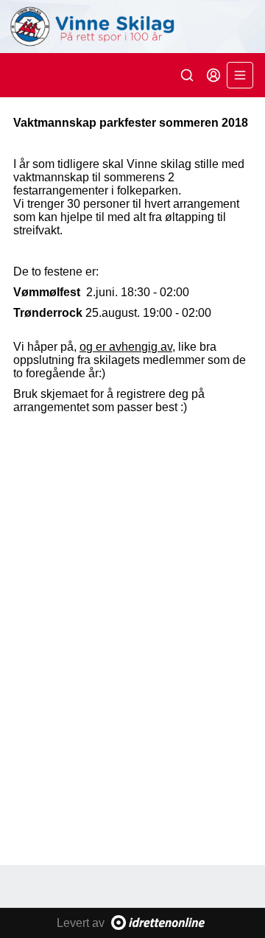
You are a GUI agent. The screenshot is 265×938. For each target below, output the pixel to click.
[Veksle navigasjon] (240, 75)
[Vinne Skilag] (132, 26)
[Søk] (187, 75)
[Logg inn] (213, 75)
